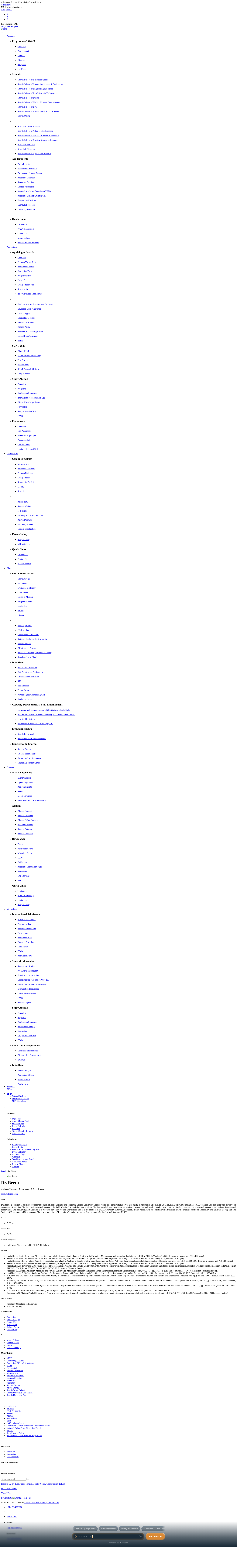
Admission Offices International (20, 1363)
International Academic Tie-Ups (31, 398)
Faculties (10, 1408)
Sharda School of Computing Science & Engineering (40, 84)
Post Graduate (24, 51)
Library (21, 487)
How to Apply (24, 313)
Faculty (21, 610)
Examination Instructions (28, 989)
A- (8, 17)
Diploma (21, 60)
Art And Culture (25, 520)
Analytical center (25, 699)
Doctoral (21, 55)
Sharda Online (24, 116)
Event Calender (19, 1152)
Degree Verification (26, 187)
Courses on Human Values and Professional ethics (28, 1426)
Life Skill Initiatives (26, 719)
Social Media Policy (15, 1433)
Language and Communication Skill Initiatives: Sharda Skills (44, 710)
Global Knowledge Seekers (29, 402)
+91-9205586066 (14, 1528)
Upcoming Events (25, 782)
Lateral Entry (12, 1329)
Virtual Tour (6, 1493)
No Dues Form (18, 1133)
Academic (11, 36)
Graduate (22, 46)
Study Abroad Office (27, 411)
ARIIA (10, 1430)
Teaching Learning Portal (23, 1159)
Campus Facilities (25, 473)
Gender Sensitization (27, 529)
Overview (22, 257)
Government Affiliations (28, 634)
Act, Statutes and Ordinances (30, 672)
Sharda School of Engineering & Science (35, 89)
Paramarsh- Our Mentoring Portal (26, 1149)
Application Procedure (27, 393)
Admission (11, 1317)
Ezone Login (17, 1147)
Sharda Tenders (24, 643)
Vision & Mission (25, 597)
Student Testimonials (27, 754)
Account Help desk (15, 1370)
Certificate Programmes (28, 1051)
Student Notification (26, 966)
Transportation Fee (26, 285)
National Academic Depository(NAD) (34, 191)
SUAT (9, 1365)
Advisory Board (25, 625)
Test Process (23, 360)
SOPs (20, 858)
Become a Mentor (25, 824)
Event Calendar (24, 563)
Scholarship (23, 289)
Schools (21, 491)
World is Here (24, 1079)
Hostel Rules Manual (27, 993)
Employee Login (19, 1144)
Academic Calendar (26, 178)
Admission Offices (26, 1075)
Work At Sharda (14, 1411)
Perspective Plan (25, 601)
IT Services (22, 511)
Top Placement (24, 431)
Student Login (18, 1123)
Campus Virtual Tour (27, 262)
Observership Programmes (29, 1055)
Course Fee (11, 1322)
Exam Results (23, 164)
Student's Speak (24, 1002)
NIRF (9, 1358)
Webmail (16, 1128)
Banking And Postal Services (30, 515)
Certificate (22, 69)
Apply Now (23, 1084)
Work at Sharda (24, 630)
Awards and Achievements (29, 758)
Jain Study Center (25, 524)
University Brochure (26, 209)
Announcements (25, 787)
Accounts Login (19, 1154)
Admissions (12, 247)
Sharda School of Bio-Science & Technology (37, 93)
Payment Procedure (26, 322)
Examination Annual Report (30, 173)
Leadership (22, 606)
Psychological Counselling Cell (31, 695)
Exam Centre (23, 364)
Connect (10, 767)
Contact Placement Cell (28, 449)
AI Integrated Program (27, 648)
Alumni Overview (25, 815)
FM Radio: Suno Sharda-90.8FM (32, 800)
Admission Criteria (26, 266)
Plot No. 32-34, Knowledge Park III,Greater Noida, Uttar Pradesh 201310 (33, 1484)
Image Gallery (24, 238)
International (12, 909)
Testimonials (23, 224)
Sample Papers (24, 374)
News (20, 791)
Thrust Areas (23, 690)
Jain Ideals (22, 583)
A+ (8, 14)
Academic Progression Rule (30, 867)
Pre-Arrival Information (28, 971)
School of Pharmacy (26, 144)
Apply (9, 1093)
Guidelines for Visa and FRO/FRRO (33, 980)
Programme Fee (24, 276)
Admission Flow (25, 271)
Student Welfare (24, 506)
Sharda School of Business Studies (33, 80)
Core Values (23, 592)
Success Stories (24, 749)
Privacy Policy (40, 1502)
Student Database (25, 829)
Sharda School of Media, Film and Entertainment (39, 102)
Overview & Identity (27, 588)
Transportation (24, 478)
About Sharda (13, 1388)
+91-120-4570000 (9, 1488)
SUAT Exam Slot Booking (29, 355)
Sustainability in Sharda (28, 657)
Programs (22, 389)
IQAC (9, 1089)
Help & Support (24, 1070)
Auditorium (23, 502)
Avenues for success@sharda (30, 331)
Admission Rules (25, 937)
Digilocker (16, 1119)
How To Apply (13, 1319)
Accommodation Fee (27, 928)
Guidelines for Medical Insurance (32, 984)
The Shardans (23, 876)
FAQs (20, 340)
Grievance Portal (19, 1162)
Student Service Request (28, 242)
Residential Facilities (26, 482)
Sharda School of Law (27, 107)
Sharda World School (16, 1390)
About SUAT (23, 351)
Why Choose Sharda (27, 919)
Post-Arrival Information (28, 975)
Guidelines (22, 862)
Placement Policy (25, 440)
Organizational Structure (28, 677)
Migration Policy (25, 853)
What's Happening (26, 229)
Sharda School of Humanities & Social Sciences (38, 111)
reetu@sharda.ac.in (9, 1194)
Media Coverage (25, 796)
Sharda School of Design (28, 98)
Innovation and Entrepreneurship (32, 738)
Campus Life (12, 453)
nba (19, 880)
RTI (19, 681)
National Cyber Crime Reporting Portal (24, 1428)
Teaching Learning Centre (29, 763)
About (9, 568)
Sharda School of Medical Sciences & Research (38, 135)
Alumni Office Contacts (28, 820)
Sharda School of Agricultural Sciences (34, 153)
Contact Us (22, 233)
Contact (15, 1166)
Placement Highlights (27, 435)
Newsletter (22, 407)
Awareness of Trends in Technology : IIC (35, 723)
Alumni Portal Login (21, 1121)
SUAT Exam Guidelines (28, 369)
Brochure (22, 844)
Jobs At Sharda (18, 1164)
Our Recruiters (24, 444)
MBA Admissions (19, 1101)
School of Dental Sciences (29, 126)
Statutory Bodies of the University (32, 639)
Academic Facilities (26, 468)
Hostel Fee (22, 280)
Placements (11, 1380)
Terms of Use (53, 1502)
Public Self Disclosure (27, 667)
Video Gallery (24, 544)
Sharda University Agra (17, 1395)
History (21, 615)
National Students (19, 1096)
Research (11, 1086)
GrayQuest (6, 26)
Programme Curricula (27, 200)
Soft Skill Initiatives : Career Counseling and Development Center (46, 714)
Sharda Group (24, 579)
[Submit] (28, 1479)
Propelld (14, 26)
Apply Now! (6, 9)
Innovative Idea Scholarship (30, 294)
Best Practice (23, 686)
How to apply (23, 933)
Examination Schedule (27, 169)
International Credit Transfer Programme (24, 1435)
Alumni (10, 1416)
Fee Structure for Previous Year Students (35, 304)
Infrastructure (23, 464)
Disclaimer (29, 1502)
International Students (20, 1099)
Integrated (22, 64)
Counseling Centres (26, 318)
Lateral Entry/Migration (28, 336)
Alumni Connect (25, 811)
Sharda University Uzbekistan (20, 1393)
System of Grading (26, 182)
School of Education (26, 149)
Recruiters (11, 1383)
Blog (9, 1421)
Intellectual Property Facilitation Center (34, 652)
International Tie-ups (26, 1026)
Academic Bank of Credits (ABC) (32, 196)
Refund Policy (24, 327)
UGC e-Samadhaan (15, 1423)
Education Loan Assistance (29, 309)
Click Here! (6, 5)
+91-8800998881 (14, 1539)
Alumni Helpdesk (25, 833)
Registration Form (25, 849)
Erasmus (21, 1060)
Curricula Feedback (26, 205)
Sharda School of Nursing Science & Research (38, 140)
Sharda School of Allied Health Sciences (35, 131)
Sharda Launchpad (26, 734)
